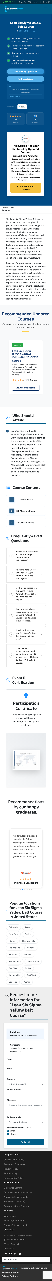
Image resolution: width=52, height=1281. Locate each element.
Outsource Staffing (13, 1187)
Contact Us (9, 1229)
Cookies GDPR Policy (14, 1159)
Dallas (28, 968)
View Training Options (24, 71)
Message (11, 1100)
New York (13, 934)
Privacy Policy (11, 1168)
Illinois (12, 941)
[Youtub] (11, 1253)
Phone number (14, 1089)
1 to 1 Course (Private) (14, 1201)
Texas (27, 927)
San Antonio (33, 961)
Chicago (31, 947)
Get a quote (13, 96)
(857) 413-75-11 (10, 2)
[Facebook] (41, 2)
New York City (28, 941)
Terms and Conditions (14, 1164)
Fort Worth (32, 975)
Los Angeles (14, 947)
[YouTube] (43, 2)
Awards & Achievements (16, 1197)
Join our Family (11, 1182)
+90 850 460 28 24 (15, 1239)
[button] (20, 889)
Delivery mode (14, 1117)
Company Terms (12, 1154)
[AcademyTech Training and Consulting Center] (15, 8)
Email (9, 1068)
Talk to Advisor (25, 79)
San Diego (13, 968)
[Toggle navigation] (45, 8)
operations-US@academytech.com (32, 2)
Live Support (12, 1244)
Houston (13, 954)
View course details (25, 387)
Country (11, 1079)
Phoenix (27, 954)
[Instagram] (49, 2)
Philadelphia (15, 961)
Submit (25, 1142)
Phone (13, 1134)
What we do (10, 1216)
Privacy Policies (10, 1276)
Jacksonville (14, 975)
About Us (8, 1210)
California (13, 927)
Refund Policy (10, 1173)
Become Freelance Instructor (18, 1192)
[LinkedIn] (46, 2)
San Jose (13, 982)
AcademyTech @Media (14, 1220)
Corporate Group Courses (16, 1206)
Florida (28, 934)
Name (10, 1059)
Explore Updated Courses (25, 188)
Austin (27, 982)
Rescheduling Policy (14, 1178)
